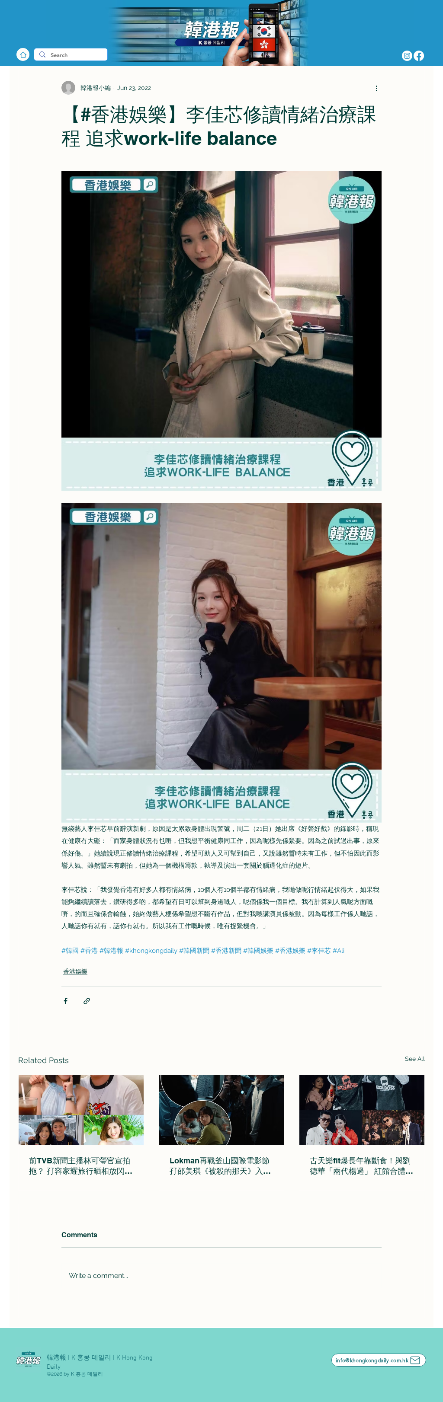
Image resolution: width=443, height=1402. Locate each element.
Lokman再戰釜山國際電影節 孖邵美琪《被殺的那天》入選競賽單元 (222, 1166)
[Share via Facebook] (65, 1001)
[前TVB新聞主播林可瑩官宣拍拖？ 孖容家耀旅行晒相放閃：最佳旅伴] (81, 1110)
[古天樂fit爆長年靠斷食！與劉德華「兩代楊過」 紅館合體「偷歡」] (361, 1110)
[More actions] (376, 88)
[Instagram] (407, 56)
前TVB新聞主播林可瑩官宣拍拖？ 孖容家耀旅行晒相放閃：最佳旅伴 (80, 1166)
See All (415, 1058)
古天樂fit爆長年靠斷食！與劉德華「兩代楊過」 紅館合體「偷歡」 (360, 1166)
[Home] (22, 54)
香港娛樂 (75, 971)
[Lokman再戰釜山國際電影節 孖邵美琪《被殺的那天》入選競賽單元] (221, 1110)
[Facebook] (419, 56)
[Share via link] (87, 1001)
